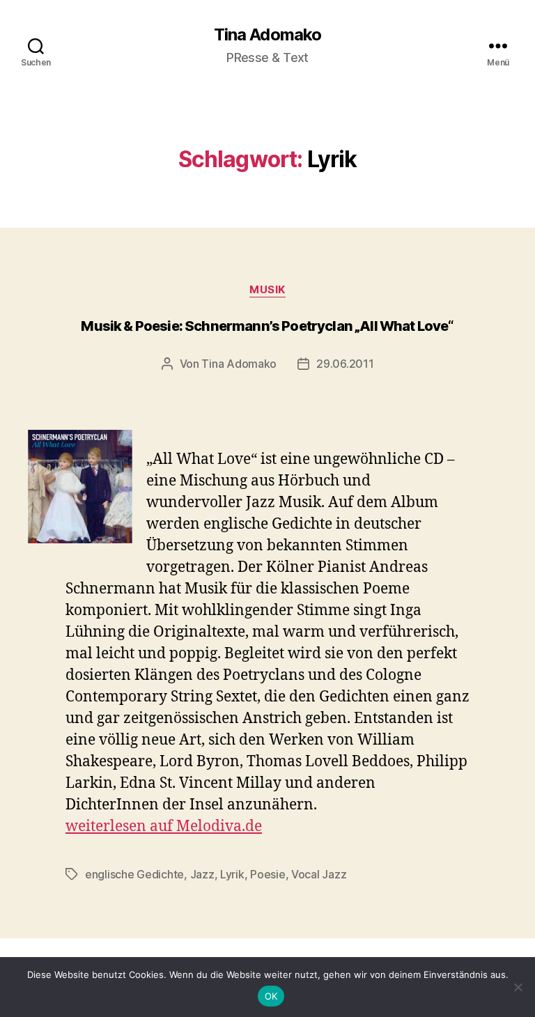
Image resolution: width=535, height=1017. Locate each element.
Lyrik (232, 874)
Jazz (202, 874)
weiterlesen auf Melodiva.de (163, 826)
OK (271, 996)
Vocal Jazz (318, 874)
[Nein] (518, 987)
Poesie (267, 874)
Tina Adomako (267, 34)
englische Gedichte (134, 874)
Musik (267, 290)
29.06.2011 (344, 364)
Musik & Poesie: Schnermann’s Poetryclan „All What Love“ (267, 326)
